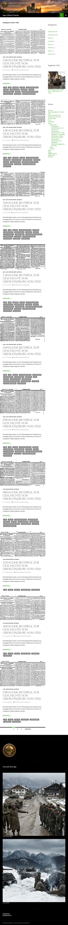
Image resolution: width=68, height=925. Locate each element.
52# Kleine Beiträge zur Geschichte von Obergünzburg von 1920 (22, 206)
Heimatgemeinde (15, 89)
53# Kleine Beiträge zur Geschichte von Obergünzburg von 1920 (22, 134)
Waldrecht (17, 238)
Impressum (51, 121)
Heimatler (24, 89)
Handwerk (7, 159)
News (49, 44)
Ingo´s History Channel (11, 15)
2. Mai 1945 (6, 903)
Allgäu (22, 87)
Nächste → (28, 729)
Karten (50, 123)
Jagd (35, 377)
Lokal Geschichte (8, 91)
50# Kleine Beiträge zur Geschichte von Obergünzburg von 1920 (22, 351)
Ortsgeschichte (8, 93)
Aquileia (50, 110)
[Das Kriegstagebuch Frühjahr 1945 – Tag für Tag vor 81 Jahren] (56, 80)
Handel (6, 89)
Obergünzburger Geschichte (30, 91)
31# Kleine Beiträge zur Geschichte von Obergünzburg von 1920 (22, 566)
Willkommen (51, 155)
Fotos (49, 120)
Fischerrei (36, 230)
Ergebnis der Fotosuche (54, 116)
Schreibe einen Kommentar (21, 70)
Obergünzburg (20, 234)
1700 (7, 57)
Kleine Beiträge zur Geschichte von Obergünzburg (57, 129)
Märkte (18, 91)
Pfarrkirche (35, 653)
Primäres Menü (66, 15)
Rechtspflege (7, 238)
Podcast (50, 47)
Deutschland (51, 31)
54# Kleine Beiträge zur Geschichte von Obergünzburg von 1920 (22, 63)
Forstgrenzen (37, 374)
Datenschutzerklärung (54, 115)
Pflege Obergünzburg (29, 93)
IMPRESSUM (6, 914)
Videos (50, 51)
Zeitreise (19, 57)
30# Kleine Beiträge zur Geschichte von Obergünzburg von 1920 (22, 629)
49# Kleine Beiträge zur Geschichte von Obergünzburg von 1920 (22, 423)
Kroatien (50, 41)
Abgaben (15, 87)
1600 (4, 57)
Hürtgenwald (54, 126)
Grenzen (35, 447)
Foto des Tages (52, 118)
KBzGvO (31, 89)
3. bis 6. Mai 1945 (7, 836)
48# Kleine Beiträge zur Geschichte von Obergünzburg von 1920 (22, 495)
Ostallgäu (18, 93)
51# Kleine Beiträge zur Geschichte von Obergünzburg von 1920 (22, 278)
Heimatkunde (12, 57)
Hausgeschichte (16, 159)
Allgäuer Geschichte (32, 87)
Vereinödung (35, 589)
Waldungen (17, 311)
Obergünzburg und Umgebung (56, 141)
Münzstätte (25, 719)
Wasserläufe (25, 238)
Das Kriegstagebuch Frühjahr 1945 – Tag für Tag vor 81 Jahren (56, 91)
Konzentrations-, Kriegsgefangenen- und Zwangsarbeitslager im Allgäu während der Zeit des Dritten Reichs (58, 136)
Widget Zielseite (52, 153)
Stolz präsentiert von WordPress (21, 922)
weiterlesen (7, 83)
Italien (49, 38)
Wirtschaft (7, 166)
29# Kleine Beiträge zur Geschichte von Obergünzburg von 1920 (22, 695)
